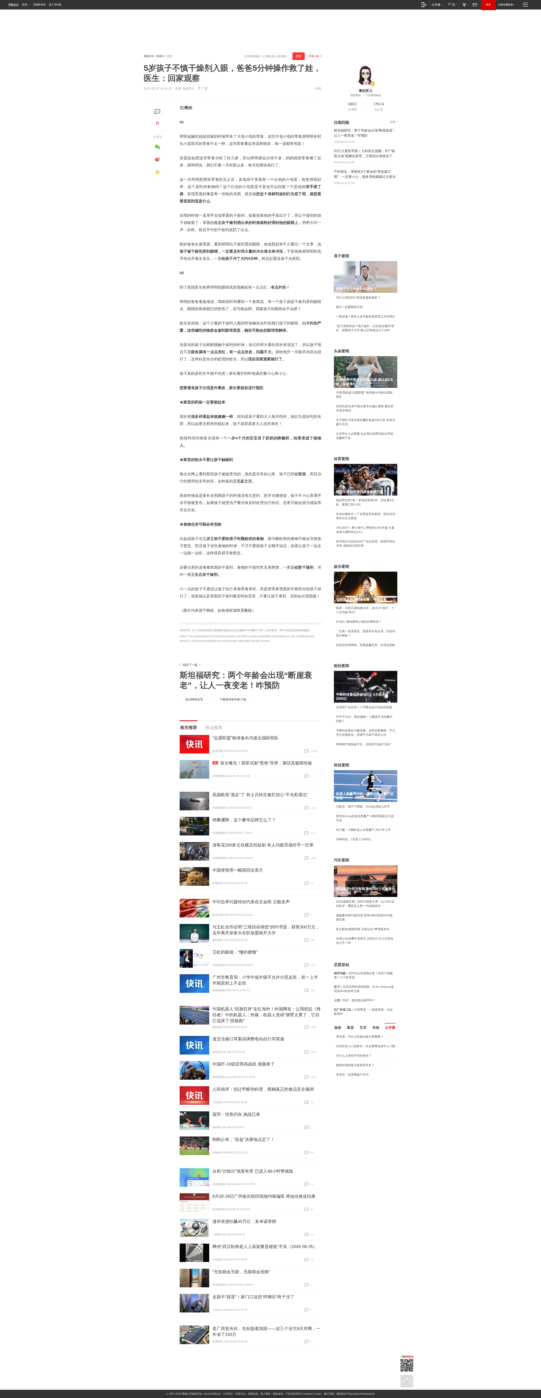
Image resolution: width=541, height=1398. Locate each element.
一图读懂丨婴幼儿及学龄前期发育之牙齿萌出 (365, 316)
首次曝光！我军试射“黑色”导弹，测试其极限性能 (266, 763)
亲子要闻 (341, 256)
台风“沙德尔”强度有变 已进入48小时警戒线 (252, 1171)
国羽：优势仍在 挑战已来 (236, 1114)
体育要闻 (341, 459)
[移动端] (424, 4)
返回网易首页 (194, 699)
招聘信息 (253, 1393)
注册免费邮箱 (505, 4)
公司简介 (228, 1393)
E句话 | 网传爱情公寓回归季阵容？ (359, 621)
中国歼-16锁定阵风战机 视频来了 (243, 1064)
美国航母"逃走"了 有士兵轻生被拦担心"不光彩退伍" (260, 794)
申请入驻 (314, 56)
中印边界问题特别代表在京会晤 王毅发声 (251, 901)
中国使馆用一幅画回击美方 (237, 870)
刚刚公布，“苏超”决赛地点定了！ (243, 1139)
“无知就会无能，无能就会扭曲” (241, 1271)
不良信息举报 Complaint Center (304, 1393)
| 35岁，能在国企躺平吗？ (354, 1000)
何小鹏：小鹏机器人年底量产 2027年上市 (363, 829)
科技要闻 (341, 765)
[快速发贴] (157, 111)
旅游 (337, 1027)
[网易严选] (452, 4)
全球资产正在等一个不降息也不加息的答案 (364, 707)
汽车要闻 (341, 860)
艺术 (363, 1027)
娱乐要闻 (341, 566)
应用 (24, 4)
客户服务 (266, 1393)
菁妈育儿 (188, 88)
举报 (318, 88)
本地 (375, 1027)
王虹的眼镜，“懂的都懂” (235, 952)
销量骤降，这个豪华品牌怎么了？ (244, 820)
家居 (350, 1027)
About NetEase (212, 1393)
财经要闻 (341, 666)
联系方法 (241, 1393)
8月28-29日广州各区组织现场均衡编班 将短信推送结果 (264, 1196)
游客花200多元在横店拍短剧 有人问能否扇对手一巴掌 (263, 845)
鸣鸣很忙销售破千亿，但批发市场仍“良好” (363, 744)
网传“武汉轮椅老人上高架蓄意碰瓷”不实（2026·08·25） (264, 1246)
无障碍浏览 (39, 4)
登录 (488, 4)
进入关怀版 (55, 4)
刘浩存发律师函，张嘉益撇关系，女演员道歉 (365, 645)
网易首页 (13, 4)
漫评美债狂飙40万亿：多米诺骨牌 (244, 1221)
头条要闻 (341, 351)
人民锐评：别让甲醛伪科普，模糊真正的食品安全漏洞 (263, 1089)
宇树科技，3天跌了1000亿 (353, 839)
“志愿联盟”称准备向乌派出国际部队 (245, 738)
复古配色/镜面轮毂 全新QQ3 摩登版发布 (362, 929)
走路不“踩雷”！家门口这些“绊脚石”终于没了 (253, 1296)
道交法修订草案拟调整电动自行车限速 (248, 1039)
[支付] (465, 4)
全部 (392, 121)
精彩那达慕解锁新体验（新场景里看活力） (364, 1084)
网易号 (160, 56)
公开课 (390, 1027)
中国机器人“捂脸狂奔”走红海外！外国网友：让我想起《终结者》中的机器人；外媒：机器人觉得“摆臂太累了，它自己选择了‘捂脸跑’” (266, 1015)
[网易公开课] (437, 4)
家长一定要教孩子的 (349, 307)
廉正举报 (329, 1393)
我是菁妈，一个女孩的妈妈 (365, 95)
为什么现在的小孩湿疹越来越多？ (358, 297)
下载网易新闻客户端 (233, 699)
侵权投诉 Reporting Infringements (355, 1393)
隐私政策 (278, 1393)
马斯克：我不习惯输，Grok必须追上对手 (363, 806)
